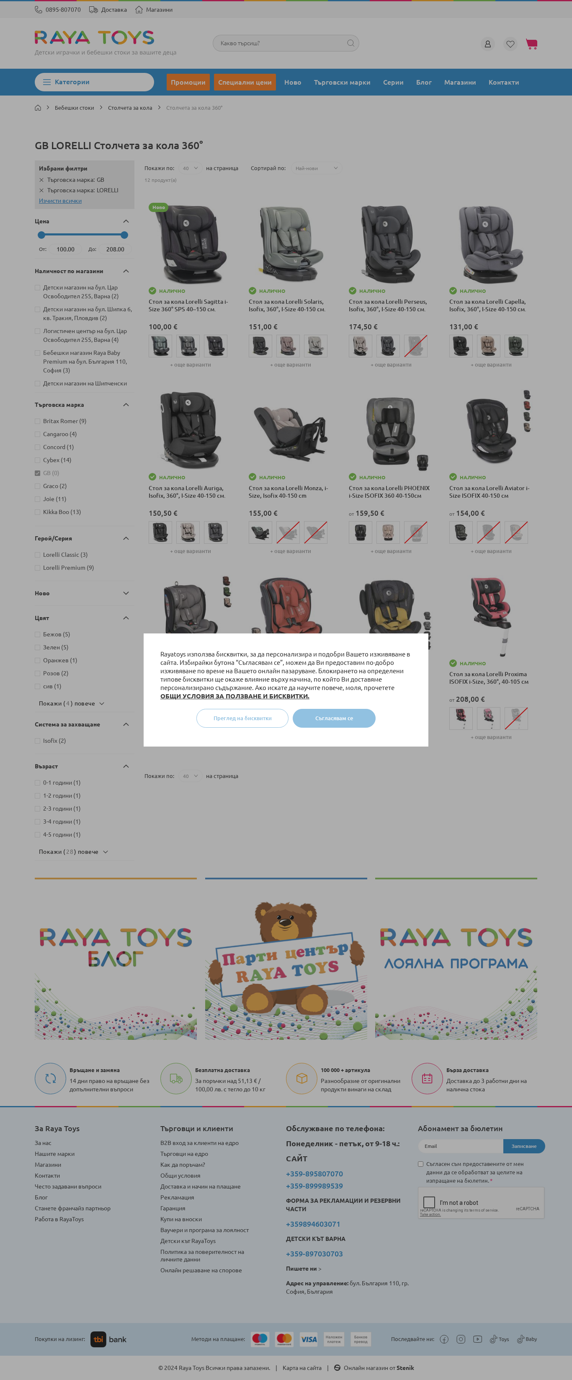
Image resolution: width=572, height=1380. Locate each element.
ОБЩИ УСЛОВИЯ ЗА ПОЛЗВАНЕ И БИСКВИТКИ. (234, 696)
